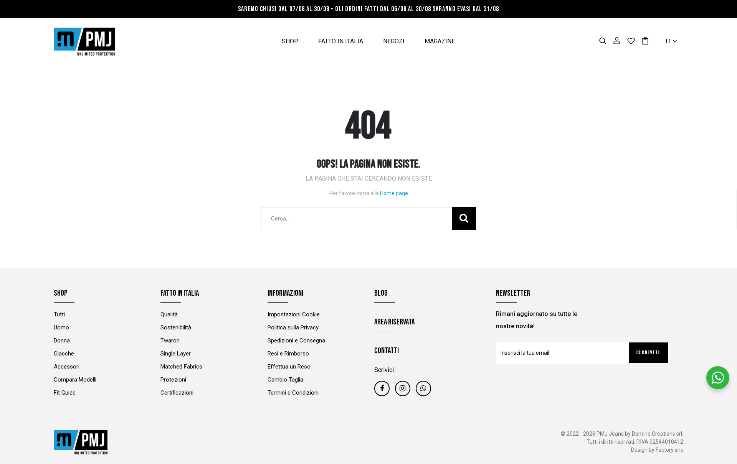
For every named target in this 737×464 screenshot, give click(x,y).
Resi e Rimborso (288, 353)
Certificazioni (176, 392)
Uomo (61, 327)
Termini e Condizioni (293, 392)
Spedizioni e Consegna (296, 340)
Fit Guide (65, 392)
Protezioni (173, 379)
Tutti (59, 314)
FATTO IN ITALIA (340, 41)
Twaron (170, 340)
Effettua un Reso (289, 366)
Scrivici (384, 370)
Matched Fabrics (181, 366)
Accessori (66, 366)
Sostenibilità (175, 327)
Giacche (64, 353)
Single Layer (175, 353)
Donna (62, 340)
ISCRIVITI (648, 352)
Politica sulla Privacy (293, 327)
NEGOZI (394, 41)
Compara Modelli (75, 379)
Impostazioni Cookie (294, 314)
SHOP (290, 41)
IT (669, 41)
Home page (394, 193)
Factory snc (669, 450)
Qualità (169, 314)
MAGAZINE (440, 41)
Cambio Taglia (285, 379)
